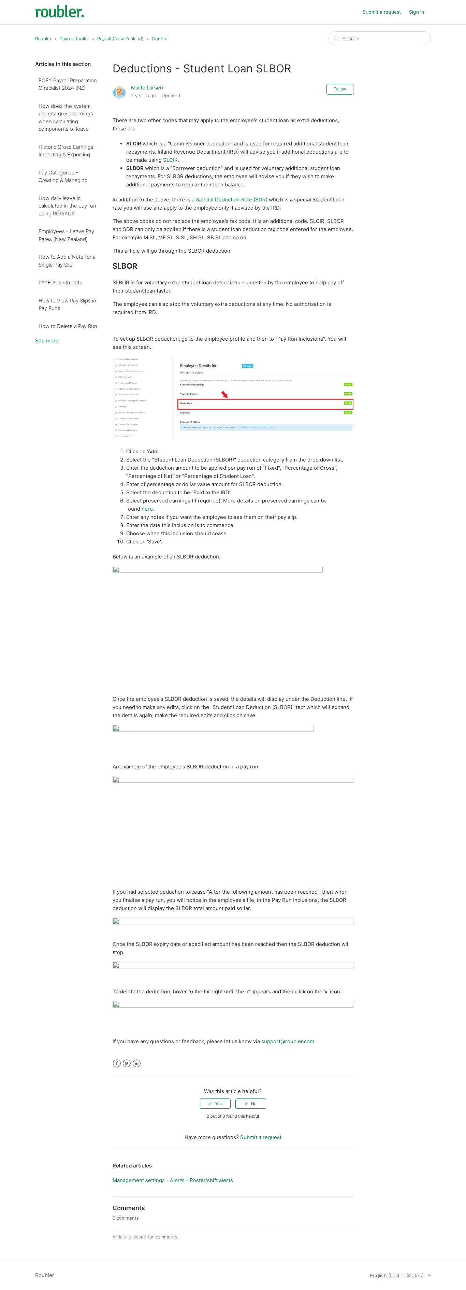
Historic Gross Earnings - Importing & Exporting (68, 151)
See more (47, 340)
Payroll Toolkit (74, 38)
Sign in (416, 12)
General (160, 38)
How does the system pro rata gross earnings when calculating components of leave (66, 117)
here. (148, 509)
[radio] (215, 1103)
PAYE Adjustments (60, 282)
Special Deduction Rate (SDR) (231, 199)
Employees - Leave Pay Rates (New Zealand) (66, 235)
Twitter (126, 1063)
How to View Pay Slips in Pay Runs (67, 304)
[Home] (59, 15)
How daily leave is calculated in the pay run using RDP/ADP (67, 206)
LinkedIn (136, 1063)
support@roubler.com (287, 1041)
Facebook (117, 1063)
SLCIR (170, 160)
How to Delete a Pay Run (68, 326)
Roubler (43, 38)
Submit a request (382, 12)
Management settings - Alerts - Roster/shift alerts (173, 1180)
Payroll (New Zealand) (120, 38)
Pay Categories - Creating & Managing (63, 176)
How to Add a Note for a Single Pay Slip (67, 261)
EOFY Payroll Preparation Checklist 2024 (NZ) (68, 84)
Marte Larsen (147, 87)
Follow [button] (340, 88)
